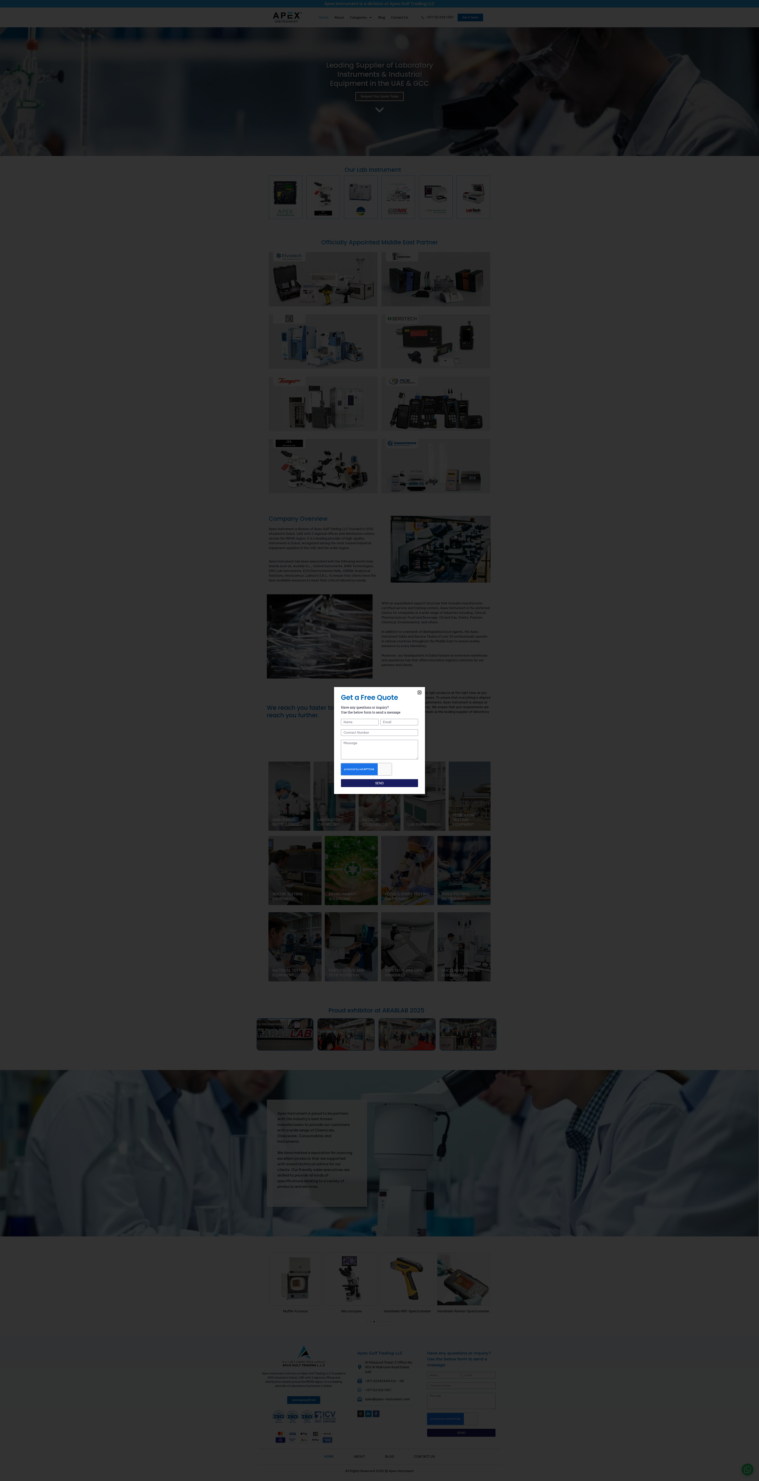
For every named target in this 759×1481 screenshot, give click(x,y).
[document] (379, 740)
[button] (419, 692)
